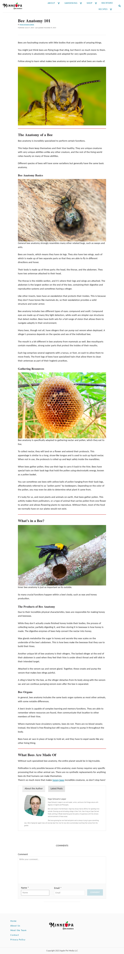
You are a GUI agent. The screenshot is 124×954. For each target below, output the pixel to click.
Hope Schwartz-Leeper (27, 24)
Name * (25, 888)
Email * (58, 888)
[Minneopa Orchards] (14, 6)
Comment (23, 854)
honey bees (58, 780)
